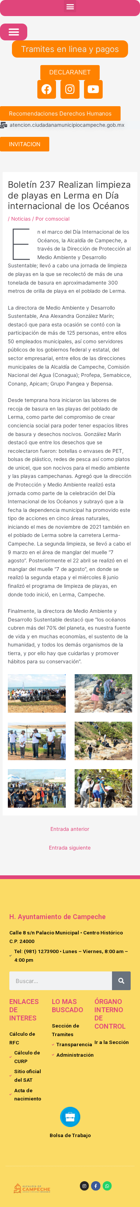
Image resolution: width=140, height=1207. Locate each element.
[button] (70, 6)
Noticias (21, 219)
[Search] (121, 980)
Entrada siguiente (70, 848)
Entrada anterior (69, 829)
